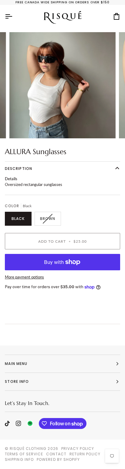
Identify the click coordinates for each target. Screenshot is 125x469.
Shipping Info (19, 459)
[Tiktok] (7, 423)
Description (18, 168)
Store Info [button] (17, 381)
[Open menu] (14, 16)
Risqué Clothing (28, 448)
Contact (56, 454)
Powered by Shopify (58, 459)
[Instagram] (18, 423)
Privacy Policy (77, 448)
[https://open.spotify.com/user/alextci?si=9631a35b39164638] (30, 423)
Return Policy (84, 454)
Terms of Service (24, 454)
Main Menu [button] (16, 363)
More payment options (24, 277)
